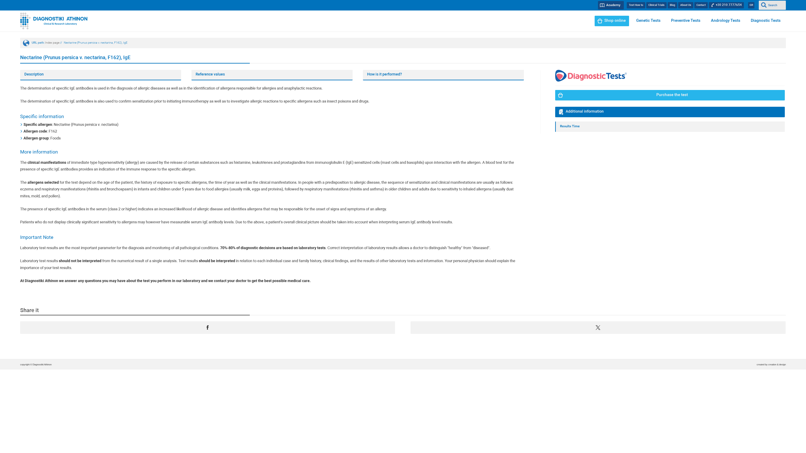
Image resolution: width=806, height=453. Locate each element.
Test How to (636, 5)
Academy (613, 5)
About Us (685, 5)
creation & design (777, 364)
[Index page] (54, 21)
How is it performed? (384, 75)
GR (751, 5)
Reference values (210, 75)
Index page (52, 42)
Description (34, 75)
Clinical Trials (656, 5)
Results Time (570, 126)
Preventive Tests (685, 21)
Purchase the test (672, 95)
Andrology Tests (725, 21)
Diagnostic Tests (766, 21)
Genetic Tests (648, 21)
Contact (701, 5)
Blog (672, 5)
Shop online (615, 21)
